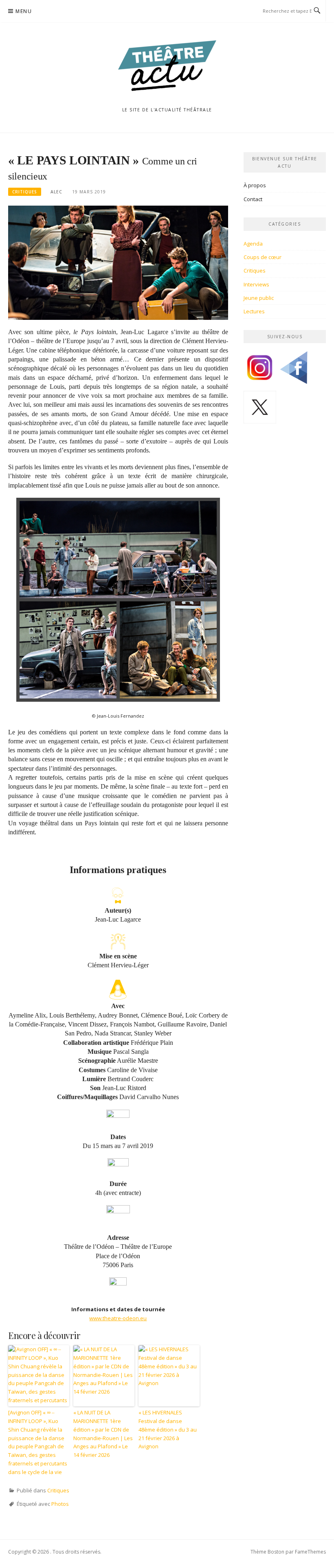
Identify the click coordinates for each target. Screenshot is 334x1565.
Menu (23, 11)
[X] (260, 410)
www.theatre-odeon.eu (118, 1318)
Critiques (24, 192)
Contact (253, 199)
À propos (255, 185)
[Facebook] (293, 370)
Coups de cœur (262, 257)
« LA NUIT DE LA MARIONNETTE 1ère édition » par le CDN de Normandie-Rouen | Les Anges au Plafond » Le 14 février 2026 (103, 1434)
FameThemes (310, 1551)
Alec (56, 192)
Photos (60, 1503)
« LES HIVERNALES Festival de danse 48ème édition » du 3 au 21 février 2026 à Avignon (167, 1429)
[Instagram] (260, 370)
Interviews (256, 284)
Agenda (253, 243)
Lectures (254, 311)
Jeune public (259, 297)
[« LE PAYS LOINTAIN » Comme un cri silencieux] (118, 262)
